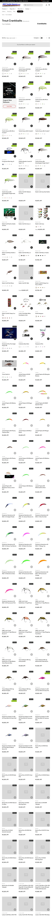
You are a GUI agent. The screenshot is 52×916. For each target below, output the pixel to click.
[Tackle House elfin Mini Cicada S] (42, 58)
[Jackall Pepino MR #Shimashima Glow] (42, 475)
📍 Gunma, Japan (45, 1)
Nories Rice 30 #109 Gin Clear (25, 831)
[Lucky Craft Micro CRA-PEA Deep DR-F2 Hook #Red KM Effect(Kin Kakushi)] (26, 874)
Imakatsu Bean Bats (24, 344)
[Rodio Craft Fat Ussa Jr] (26, 213)
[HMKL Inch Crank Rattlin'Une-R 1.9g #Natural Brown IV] (9, 619)
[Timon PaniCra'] (9, 363)
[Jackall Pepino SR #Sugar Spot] (26, 392)
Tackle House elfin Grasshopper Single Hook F (42, 162)
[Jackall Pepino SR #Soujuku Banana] (42, 363)
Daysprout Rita (39, 344)
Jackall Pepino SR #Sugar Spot (25, 403)
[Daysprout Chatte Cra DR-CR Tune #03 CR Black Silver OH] (9, 735)
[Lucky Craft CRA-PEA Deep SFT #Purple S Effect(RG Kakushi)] (42, 904)
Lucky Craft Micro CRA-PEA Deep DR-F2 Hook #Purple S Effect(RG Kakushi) (42, 887)
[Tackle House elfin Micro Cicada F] (9, 120)
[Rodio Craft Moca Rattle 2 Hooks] (9, 242)
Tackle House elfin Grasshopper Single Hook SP (8, 193)
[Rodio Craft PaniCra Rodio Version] (9, 213)
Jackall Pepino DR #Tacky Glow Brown (9, 459)
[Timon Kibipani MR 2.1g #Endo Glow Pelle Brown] (42, 649)
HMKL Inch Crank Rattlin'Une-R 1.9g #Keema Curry (42, 603)
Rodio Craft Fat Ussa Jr (25, 224)
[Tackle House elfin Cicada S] (26, 120)
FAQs (14, 11)
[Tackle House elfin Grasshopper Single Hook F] (42, 150)
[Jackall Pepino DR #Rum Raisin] (26, 420)
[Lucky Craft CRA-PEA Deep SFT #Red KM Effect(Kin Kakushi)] (26, 904)
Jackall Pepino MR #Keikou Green (26, 486)
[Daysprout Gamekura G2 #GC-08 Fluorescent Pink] (9, 590)
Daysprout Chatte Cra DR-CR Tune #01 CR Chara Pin (42, 689)
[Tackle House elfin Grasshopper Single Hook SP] (9, 181)
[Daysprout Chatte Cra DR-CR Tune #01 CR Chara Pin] (42, 678)
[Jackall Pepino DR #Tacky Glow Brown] (9, 447)
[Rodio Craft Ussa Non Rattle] (42, 181)
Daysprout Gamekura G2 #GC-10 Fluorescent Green (26, 572)
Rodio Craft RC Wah (24, 283)
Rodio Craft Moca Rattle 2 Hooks (8, 253)
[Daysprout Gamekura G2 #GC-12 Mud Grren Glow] (9, 561)
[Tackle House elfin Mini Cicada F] (26, 88)
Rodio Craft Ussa (39, 224)
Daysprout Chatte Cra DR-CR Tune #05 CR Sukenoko (26, 746)
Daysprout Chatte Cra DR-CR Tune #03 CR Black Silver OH (9, 747)
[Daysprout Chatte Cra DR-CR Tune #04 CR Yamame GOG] (26, 705)
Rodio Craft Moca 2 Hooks (42, 252)
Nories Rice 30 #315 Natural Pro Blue (26, 858)
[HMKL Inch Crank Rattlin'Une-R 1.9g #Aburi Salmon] (26, 619)
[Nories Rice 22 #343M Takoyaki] (42, 792)
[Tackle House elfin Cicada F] (42, 120)
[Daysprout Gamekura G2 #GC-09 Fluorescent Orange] (42, 561)
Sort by (4, 38)
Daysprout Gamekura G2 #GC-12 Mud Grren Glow (8, 572)
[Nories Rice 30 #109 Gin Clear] (26, 819)
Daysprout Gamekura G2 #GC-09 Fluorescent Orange (41, 573)
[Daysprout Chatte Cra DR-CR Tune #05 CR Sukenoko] (26, 735)
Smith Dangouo (39, 313)
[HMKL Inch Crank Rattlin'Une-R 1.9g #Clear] (26, 590)
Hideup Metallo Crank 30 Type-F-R (25, 162)
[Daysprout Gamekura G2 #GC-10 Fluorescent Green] (26, 561)
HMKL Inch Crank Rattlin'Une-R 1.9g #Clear (25, 602)
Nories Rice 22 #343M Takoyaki (41, 803)
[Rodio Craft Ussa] (42, 213)
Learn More (9, 106)
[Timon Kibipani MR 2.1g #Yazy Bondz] (26, 649)
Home (3, 14)
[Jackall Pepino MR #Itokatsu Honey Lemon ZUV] (9, 475)
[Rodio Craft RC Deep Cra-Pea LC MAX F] (42, 272)
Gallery (4, 11)
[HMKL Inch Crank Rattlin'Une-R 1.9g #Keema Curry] (42, 590)
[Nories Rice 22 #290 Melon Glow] (42, 764)
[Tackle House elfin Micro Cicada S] (42, 88)
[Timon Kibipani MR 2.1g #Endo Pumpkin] (9, 678)
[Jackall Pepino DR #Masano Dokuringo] (26, 447)
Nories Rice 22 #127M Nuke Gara (9, 775)
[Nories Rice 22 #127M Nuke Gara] (9, 764)
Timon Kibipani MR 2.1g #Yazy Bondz (25, 660)
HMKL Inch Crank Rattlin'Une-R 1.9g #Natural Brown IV (9, 632)
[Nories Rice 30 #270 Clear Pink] (42, 819)
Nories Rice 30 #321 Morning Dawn (40, 858)
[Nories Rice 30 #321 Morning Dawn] (42, 847)
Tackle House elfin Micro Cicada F (8, 131)
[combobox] (33, 5)
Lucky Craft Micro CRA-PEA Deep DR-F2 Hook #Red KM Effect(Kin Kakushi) (26, 887)
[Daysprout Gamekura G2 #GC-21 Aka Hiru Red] (42, 504)
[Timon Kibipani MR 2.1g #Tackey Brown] (26, 678)
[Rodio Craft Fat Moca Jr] (26, 242)
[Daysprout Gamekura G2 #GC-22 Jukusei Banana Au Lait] (26, 504)
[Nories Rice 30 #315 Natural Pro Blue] (26, 847)
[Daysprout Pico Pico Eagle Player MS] (9, 333)
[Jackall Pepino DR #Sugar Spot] (42, 420)
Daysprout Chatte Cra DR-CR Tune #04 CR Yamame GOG (26, 718)
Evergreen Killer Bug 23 (8, 161)
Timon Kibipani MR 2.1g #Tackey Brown (25, 689)
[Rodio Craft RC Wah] (26, 272)
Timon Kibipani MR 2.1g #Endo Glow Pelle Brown (41, 660)
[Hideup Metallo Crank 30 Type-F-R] (26, 150)
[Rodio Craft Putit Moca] (9, 272)
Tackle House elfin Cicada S (26, 131)
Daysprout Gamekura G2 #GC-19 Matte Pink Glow (25, 545)
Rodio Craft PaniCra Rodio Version (8, 224)
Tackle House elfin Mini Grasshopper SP (25, 69)
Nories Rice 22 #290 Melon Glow (42, 775)
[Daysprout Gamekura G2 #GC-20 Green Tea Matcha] (9, 533)
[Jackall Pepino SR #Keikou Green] (9, 392)
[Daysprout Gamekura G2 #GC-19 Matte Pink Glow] (26, 533)
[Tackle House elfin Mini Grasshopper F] (9, 58)
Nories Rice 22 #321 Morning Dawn (24, 803)
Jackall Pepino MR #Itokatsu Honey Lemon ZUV (8, 487)
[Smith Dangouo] (42, 302)
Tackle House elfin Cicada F (42, 131)
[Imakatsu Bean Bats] (26, 333)
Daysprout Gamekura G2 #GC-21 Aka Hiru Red (41, 515)
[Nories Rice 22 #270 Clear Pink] (26, 764)
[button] (49, 4)
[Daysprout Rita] (42, 333)
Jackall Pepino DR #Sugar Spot (42, 431)
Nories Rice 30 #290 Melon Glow (9, 858)
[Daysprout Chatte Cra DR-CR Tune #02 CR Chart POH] (9, 705)
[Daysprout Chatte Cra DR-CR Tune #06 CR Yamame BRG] (42, 705)
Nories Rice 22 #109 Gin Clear (41, 746)
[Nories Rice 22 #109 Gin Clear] (42, 735)
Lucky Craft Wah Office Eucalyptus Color (25, 314)
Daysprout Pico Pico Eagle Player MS (9, 344)
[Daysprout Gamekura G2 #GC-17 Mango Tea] (42, 533)
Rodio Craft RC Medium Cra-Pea (25, 192)
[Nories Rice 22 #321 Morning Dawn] (26, 792)
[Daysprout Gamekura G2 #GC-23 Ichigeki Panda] (9, 504)
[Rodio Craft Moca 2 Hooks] (42, 242)
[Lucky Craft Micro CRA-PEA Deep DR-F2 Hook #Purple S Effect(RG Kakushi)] (42, 874)
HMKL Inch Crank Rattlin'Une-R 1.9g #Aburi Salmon (25, 632)
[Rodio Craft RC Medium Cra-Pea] (26, 181)
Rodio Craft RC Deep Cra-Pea (8, 314)
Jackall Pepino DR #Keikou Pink (42, 459)
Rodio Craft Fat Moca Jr (25, 252)
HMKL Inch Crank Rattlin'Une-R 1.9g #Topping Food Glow (42, 632)
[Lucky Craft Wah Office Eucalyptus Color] (26, 302)
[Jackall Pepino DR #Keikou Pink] (42, 447)
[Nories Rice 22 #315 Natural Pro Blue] (9, 792)
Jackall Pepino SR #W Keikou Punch (24, 375)
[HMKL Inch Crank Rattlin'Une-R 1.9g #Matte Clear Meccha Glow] (9, 649)
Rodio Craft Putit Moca (8, 283)
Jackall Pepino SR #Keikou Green (9, 403)
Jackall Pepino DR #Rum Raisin (25, 431)
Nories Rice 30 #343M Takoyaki (8, 886)
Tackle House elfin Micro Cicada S (41, 100)
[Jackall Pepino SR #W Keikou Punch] (26, 363)
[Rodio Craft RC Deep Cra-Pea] (9, 302)
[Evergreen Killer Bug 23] (9, 150)
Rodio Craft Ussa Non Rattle (42, 192)
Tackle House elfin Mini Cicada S (41, 69)
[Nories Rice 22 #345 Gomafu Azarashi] (9, 819)
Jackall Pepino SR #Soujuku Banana (42, 375)
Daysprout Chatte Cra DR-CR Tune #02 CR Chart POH (9, 717)
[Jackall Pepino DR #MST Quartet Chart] (42, 392)
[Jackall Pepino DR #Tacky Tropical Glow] (9, 420)
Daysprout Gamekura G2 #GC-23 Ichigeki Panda (8, 515)
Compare (36, 38)
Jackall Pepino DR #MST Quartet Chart (41, 403)
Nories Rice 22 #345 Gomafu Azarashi (7, 831)
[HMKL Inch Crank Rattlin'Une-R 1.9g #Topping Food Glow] (42, 619)
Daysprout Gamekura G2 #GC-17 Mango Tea (41, 545)
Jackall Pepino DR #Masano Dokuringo (26, 459)
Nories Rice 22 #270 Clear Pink (25, 775)
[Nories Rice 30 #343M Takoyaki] (9, 874)
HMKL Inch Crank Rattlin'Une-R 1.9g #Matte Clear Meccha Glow (8, 661)
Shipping (9, 11)
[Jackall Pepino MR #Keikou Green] (26, 475)
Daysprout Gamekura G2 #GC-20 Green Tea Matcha (9, 545)
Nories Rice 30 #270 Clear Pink (42, 831)
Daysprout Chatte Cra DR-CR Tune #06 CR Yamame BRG (42, 718)
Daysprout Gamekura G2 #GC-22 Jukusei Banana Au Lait (26, 516)
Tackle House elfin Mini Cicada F (25, 100)
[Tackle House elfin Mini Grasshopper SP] (26, 58)
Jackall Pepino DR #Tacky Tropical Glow (9, 431)
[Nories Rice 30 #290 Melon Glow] (9, 847)
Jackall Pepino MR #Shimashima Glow (40, 486)
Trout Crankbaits (9, 14)
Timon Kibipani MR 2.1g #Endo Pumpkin (8, 689)
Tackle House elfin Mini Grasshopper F (8, 69)
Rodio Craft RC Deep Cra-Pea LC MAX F (42, 283)
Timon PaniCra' (6, 374)
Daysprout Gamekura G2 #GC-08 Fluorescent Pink (9, 602)
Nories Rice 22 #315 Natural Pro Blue (9, 803)
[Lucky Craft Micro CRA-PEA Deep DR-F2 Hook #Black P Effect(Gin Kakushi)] (9, 904)
